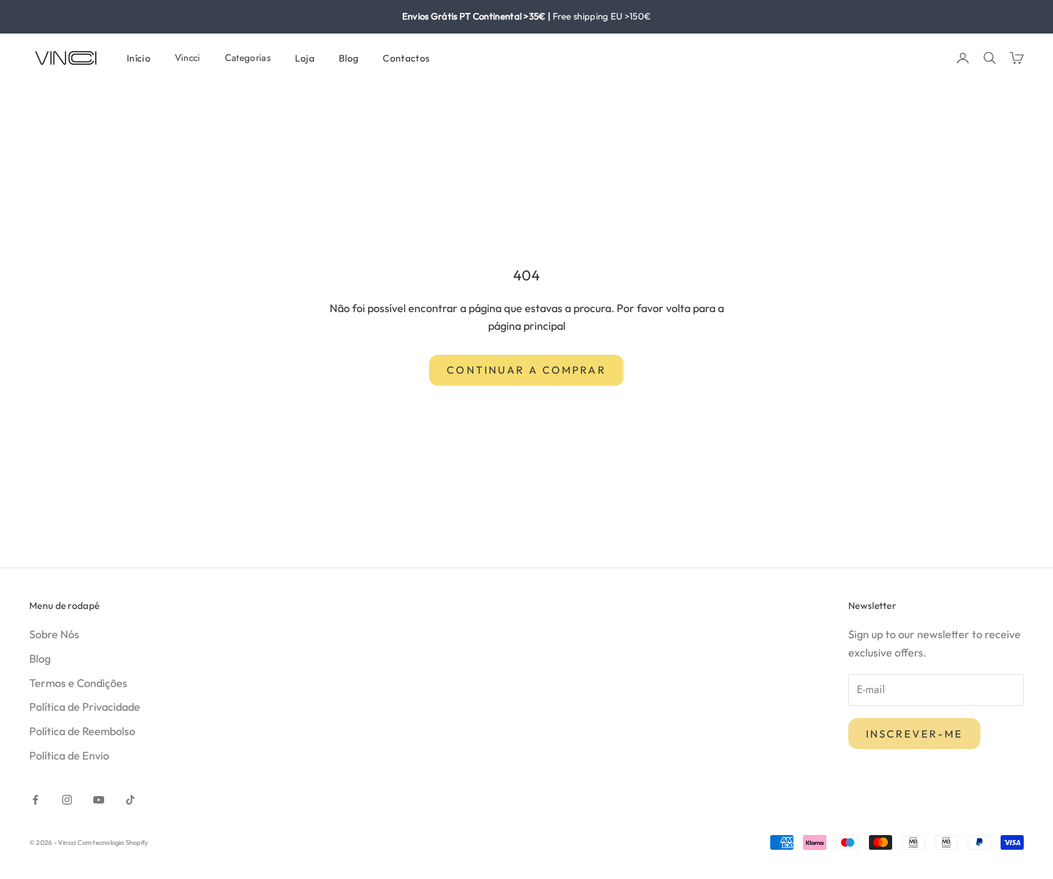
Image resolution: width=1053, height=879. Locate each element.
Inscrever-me (914, 733)
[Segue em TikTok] (130, 800)
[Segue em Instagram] (67, 800)
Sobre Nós (54, 634)
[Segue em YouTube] (99, 800)
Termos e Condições (78, 683)
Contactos (406, 58)
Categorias (248, 58)
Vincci (187, 58)
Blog (348, 58)
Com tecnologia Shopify (113, 842)
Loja (304, 58)
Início (139, 58)
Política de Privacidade (84, 707)
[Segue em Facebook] (35, 800)
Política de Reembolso (82, 731)
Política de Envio (69, 756)
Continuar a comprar (526, 369)
